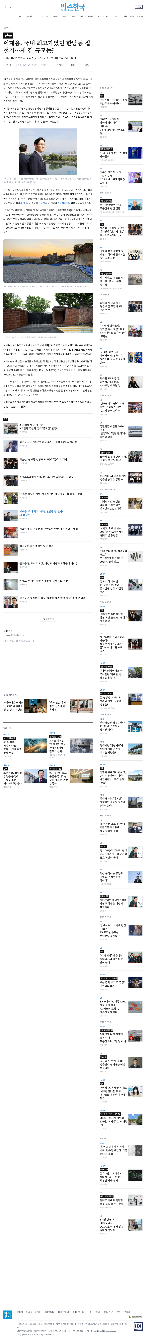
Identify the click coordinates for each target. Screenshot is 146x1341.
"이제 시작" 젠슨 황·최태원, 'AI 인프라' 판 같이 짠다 (111, 957)
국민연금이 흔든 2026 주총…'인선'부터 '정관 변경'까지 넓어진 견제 (113, 432)
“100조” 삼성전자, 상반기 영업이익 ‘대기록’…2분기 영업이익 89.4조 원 (112, 126)
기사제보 (38, 1312)
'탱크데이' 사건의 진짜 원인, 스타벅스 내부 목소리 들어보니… (112, 407)
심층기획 (29, 16)
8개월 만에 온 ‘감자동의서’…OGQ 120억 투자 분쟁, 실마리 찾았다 (112, 1225)
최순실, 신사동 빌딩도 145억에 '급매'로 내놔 (43, 459)
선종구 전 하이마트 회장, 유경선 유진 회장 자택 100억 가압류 (52, 598)
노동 (73, 16)
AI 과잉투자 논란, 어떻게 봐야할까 (113, 153)
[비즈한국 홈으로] (73, 7)
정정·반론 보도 (108, 1312)
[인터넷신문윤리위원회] (135, 1317)
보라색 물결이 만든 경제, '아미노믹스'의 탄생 (113, 457)
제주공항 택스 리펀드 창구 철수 (36, 546)
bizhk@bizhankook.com (107, 1331)
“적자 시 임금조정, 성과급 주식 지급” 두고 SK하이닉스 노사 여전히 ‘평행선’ (113, 331)
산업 (38, 16)
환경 (107, 16)
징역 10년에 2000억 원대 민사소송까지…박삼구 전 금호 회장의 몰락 (113, 852)
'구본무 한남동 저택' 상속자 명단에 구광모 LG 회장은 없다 (50, 494)
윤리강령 (29, 1312)
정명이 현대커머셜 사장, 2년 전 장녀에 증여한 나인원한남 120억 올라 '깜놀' (113, 775)
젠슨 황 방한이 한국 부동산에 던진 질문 (110, 205)
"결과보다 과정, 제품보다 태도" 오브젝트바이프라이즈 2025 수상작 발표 (113, 556)
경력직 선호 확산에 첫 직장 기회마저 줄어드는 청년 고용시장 (112, 254)
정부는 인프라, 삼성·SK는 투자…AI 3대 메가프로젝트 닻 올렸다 (112, 177)
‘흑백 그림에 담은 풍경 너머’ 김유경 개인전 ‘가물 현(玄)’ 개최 (113, 1150)
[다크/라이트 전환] (5, 7)
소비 (81, 16)
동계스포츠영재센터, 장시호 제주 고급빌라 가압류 (46, 476)
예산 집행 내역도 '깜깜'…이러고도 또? (113, 982)
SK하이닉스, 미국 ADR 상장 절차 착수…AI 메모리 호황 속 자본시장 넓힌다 (113, 1007)
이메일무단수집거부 (80, 1312)
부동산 (55, 16)
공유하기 (50, 619)
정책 (64, 16)
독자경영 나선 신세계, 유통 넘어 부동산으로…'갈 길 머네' (113, 1036)
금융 (46, 16)
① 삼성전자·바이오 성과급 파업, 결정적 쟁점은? (110, 699)
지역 (115, 16)
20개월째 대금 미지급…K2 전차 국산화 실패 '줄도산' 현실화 (38, 426)
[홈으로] (7, 1314)
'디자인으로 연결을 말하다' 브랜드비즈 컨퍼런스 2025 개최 (110, 503)
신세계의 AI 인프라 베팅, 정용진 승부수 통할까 (113, 477)
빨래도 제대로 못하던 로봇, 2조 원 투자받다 (111, 1200)
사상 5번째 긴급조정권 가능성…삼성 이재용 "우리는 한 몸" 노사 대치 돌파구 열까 (112, 644)
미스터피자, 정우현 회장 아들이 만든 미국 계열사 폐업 (48, 528)
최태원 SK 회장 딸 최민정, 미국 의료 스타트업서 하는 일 (110, 382)
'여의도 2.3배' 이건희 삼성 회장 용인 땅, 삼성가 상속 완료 (113, 616)
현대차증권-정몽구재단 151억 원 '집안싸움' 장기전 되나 (112, 726)
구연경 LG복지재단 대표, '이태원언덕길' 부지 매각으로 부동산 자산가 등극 (113, 1091)
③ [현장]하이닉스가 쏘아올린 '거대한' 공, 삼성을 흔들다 (111, 672)
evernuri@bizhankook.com (14, 635)
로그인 (139, 7)
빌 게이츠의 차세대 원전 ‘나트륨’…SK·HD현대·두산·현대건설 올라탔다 (113, 931)
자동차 (90, 16)
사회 (99, 16)
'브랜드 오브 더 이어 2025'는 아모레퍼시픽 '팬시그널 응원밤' (111, 530)
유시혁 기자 (7, 65)
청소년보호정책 (95, 1312)
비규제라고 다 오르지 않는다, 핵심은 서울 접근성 (111, 279)
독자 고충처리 (49, 1312)
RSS (118, 1312)
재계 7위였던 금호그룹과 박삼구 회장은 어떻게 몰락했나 (113, 902)
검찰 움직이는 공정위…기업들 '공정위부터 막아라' (112, 877)
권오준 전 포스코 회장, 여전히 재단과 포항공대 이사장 (48, 563)
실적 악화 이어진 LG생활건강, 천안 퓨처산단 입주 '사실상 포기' (111, 585)
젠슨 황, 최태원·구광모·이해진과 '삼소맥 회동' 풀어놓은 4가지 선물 (112, 230)
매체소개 (20, 1312)
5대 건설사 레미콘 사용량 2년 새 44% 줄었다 (113, 100)
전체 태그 (126, 1312)
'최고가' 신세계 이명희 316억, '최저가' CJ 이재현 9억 (113, 1120)
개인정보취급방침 (64, 1312)
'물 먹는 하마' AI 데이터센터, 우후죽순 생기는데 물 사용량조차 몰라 (112, 357)
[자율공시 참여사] (138, 1326)
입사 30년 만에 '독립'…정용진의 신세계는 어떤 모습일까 (112, 1063)
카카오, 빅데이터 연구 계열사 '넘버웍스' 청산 (43, 580)
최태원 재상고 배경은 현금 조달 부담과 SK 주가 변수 (111, 306)
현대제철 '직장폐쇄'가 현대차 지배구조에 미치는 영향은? (111, 749)
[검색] (11, 7)
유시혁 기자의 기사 (10, 695)
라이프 (125, 16)
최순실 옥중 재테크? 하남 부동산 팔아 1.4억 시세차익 (48, 442)
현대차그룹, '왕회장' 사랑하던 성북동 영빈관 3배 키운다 (112, 802)
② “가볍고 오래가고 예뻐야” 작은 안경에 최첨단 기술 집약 (111, 1175)
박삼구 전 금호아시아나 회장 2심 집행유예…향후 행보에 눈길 (112, 827)
